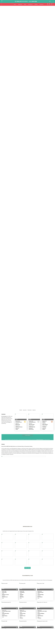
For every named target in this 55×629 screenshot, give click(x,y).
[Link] (7, 3)
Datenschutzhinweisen (39, 439)
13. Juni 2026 (33, 1)
